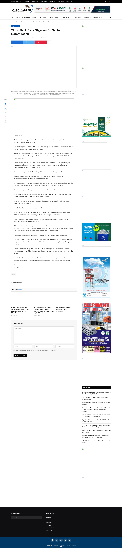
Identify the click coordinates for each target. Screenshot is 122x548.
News (34, 17)
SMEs (51, 17)
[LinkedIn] (5, 112)
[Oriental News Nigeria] (22, 9)
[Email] (5, 120)
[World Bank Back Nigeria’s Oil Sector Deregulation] (44, 67)
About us (27, 1)
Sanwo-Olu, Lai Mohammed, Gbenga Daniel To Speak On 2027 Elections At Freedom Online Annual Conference (96, 409)
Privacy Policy (43, 1)
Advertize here (60, 1)
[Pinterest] (5, 116)
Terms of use (34, 1)
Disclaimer (52, 1)
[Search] (110, 17)
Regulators (97, 17)
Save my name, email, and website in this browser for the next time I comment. (36, 350)
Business (86, 17)
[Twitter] (5, 108)
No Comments (36, 37)
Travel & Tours (66, 17)
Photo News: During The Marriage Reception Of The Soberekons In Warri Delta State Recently (20, 310)
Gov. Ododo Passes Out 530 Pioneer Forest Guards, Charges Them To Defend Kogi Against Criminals (44, 310)
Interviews (43, 17)
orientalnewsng (16, 37)
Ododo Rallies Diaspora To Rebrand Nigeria (64, 308)
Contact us (69, 1)
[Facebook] (5, 104)
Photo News (26, 17)
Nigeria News (15, 26)
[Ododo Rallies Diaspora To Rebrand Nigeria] (66, 299)
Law (56, 17)
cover (13, 274)
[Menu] (12, 17)
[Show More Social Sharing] (49, 42)
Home (18, 17)
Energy (77, 17)
